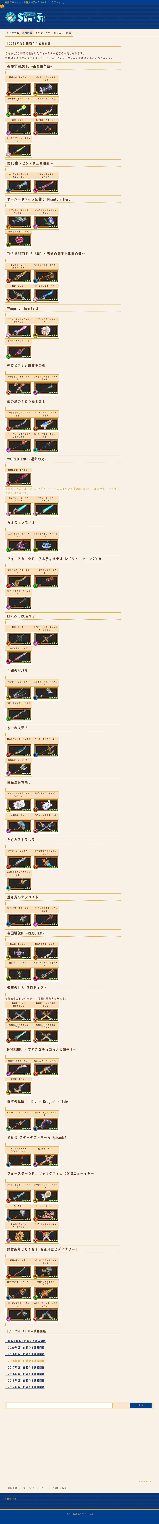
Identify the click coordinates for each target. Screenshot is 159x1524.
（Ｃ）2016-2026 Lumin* (80, 1514)
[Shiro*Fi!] (25, 18)
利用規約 (12, 1488)
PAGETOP (145, 1481)
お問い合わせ (59, 1488)
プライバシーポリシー (34, 1488)
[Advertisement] (80, 1440)
